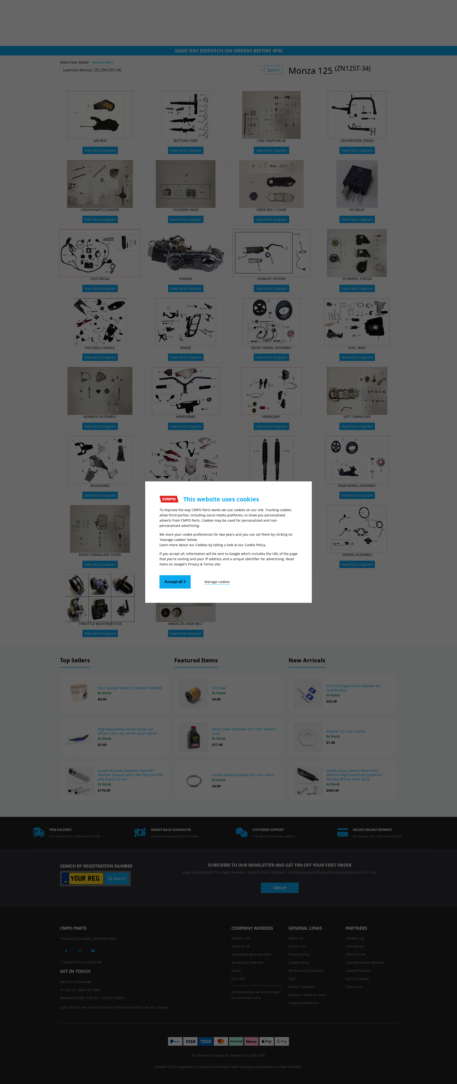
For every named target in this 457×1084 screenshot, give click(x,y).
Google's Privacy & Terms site (197, 564)
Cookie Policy (255, 545)
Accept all (173, 582)
